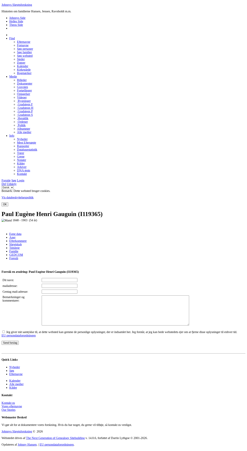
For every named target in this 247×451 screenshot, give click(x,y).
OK (5, 204)
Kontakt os (8, 402)
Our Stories (8, 409)
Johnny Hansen (27, 444)
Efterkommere (18, 240)
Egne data (15, 234)
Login (20, 180)
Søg (13, 180)
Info (11, 135)
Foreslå (13, 258)
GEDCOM (16, 254)
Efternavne (16, 374)
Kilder (13, 387)
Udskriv (12, 184)
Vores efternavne (12, 406)
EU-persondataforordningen (19, 335)
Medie (13, 76)
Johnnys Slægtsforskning (17, 4)
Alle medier (16, 384)
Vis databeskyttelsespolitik (18, 197)
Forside (6, 180)
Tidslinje (14, 247)
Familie (13, 251)
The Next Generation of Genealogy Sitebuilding (55, 438)
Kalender (14, 380)
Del (4, 184)
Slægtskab (15, 244)
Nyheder (14, 367)
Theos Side (16, 24)
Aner (12, 237)
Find (12, 38)
